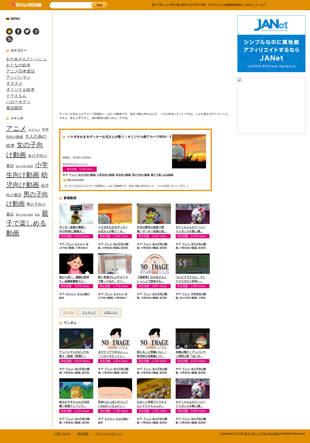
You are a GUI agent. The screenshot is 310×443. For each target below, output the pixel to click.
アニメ (16, 128)
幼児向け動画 (123, 174)
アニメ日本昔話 (20, 71)
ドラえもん (16, 96)
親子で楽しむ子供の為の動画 (262, 433)
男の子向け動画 (141, 174)
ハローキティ (18, 102)
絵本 (37, 214)
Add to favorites (75, 179)
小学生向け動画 (105, 174)
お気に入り (111, 312)
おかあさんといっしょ (26, 59)
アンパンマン (18, 77)
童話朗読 (14, 108)
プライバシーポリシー (108, 433)
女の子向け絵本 (24, 166)
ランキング (89, 312)
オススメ (14, 83)
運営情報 (82, 433)
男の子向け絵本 (24, 214)
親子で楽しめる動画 (27, 223)
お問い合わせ (62, 433)
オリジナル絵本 (20, 89)
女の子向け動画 (87, 174)
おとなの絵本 (18, 65)
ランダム (68, 312)
